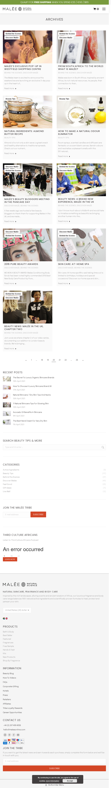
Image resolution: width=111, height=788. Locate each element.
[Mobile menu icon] (104, 9)
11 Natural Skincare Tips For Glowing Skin (31, 404)
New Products (9, 657)
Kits (4, 653)
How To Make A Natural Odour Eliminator (79, 132)
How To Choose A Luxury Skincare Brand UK (32, 386)
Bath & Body (8, 632)
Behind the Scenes (13, 34)
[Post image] (7, 378)
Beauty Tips (10, 99)
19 (48, 360)
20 (54, 360)
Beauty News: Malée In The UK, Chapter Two (23, 328)
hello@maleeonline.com (14, 730)
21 (60, 360)
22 (66, 360)
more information (52, 781)
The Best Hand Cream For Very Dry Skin (30, 421)
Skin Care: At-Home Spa (73, 264)
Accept (70, 780)
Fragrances (8, 643)
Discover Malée (12, 38)
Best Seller (7, 635)
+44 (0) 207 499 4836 (12, 725)
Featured (7, 639)
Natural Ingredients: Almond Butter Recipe (24, 132)
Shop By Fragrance (11, 661)
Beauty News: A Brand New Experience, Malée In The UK (76, 200)
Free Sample (8, 646)
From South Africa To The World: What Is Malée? (81, 68)
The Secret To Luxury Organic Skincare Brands (33, 378)
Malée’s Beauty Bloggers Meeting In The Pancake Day (27, 200)
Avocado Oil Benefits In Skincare (27, 412)
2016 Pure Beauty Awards (21, 264)
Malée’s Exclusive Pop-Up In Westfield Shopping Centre (22, 68)
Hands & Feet (9, 650)
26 (77, 360)
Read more (9, 88)
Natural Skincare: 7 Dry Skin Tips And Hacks (32, 395)
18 (42, 360)
